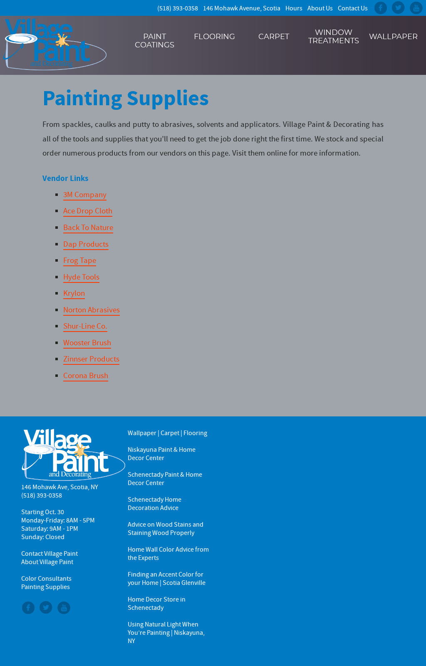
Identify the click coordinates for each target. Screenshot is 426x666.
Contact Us (353, 8)
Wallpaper (393, 37)
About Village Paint (47, 562)
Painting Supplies (125, 98)
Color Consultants (46, 578)
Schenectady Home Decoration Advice (154, 503)
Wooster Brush (87, 342)
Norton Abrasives (91, 310)
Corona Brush (85, 375)
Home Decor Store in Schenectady (157, 603)
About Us (320, 8)
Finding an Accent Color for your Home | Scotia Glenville (167, 578)
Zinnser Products (91, 359)
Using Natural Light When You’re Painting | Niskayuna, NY (166, 632)
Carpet (273, 37)
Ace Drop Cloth (87, 210)
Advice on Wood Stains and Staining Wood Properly (165, 528)
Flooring (214, 37)
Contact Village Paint (49, 554)
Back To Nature (88, 227)
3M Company (84, 194)
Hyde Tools (81, 277)
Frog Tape (79, 260)
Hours (293, 8)
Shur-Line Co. (85, 326)
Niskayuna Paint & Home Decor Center (162, 454)
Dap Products (86, 244)
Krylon (74, 293)
